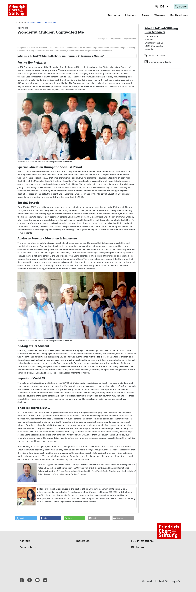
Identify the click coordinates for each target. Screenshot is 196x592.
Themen (159, 15)
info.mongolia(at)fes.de (160, 62)
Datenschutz (28, 547)
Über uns (131, 15)
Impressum (82, 541)
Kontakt (25, 541)
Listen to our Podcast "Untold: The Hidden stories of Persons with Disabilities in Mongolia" (60, 56)
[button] (26, 518)
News (145, 15)
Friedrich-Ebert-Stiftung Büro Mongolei (161, 30)
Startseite (113, 15)
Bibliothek (137, 547)
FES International (142, 541)
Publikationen (179, 15)
